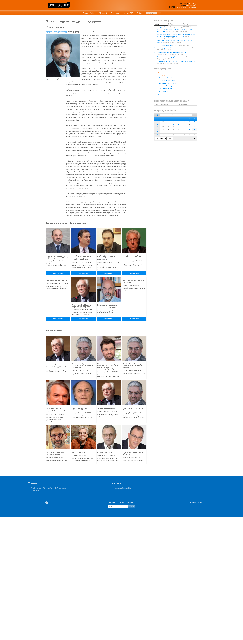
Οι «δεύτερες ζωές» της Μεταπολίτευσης (55, 453)
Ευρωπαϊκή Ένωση (165, 88)
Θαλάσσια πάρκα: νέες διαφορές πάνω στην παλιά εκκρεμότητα (83, 365)
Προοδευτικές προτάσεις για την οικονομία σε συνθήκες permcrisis (82, 257)
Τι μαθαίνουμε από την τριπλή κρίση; (132, 257)
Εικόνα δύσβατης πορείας (56, 280)
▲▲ (240, 478)
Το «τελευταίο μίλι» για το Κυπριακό (133, 409)
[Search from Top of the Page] (159, 13)
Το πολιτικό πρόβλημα (106, 408)
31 (157, 122)
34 (157, 129)
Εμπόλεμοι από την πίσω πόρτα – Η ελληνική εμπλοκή (83, 409)
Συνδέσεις (140, 13)
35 (157, 132)
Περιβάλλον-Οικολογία (167, 81)
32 (157, 124)
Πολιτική (162, 75)
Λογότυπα (34, 493)
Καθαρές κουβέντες (105, 452)
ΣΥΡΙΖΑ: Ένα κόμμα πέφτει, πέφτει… (133, 453)
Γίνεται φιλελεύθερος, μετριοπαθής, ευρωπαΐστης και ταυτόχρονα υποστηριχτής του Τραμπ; (108, 366)
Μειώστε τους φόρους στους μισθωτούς (134, 281)
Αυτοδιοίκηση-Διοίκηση (167, 83)
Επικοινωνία (115, 13)
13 (178, 127)
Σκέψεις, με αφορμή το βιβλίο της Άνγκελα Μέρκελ (57, 257)
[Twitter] (47, 503)
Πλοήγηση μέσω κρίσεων (107, 305)
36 (157, 134)
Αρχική (85, 13)
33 (157, 127)
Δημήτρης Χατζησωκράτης (56, 32)
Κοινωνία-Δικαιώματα (167, 86)
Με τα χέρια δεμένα (80, 452)
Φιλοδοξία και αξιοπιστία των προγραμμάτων (173, 53)
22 (190, 129)
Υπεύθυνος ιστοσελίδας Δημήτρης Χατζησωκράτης (48, 488)
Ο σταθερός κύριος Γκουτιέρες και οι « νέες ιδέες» (55, 409)
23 (195, 129)
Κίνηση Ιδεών (163, 91)
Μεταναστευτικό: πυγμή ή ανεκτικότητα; (174, 58)
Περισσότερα (58, 273)
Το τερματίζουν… (53, 364)
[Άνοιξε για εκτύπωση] (2, 631)
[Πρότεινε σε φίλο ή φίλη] (2, 634)
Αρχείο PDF (128, 13)
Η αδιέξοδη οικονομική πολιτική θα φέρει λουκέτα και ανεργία (108, 257)
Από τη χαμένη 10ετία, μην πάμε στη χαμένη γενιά (82, 306)
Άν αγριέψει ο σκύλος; (174, 45)
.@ (122, 488)
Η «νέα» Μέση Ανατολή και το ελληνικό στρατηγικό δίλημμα (133, 365)
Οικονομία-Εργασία (166, 78)
